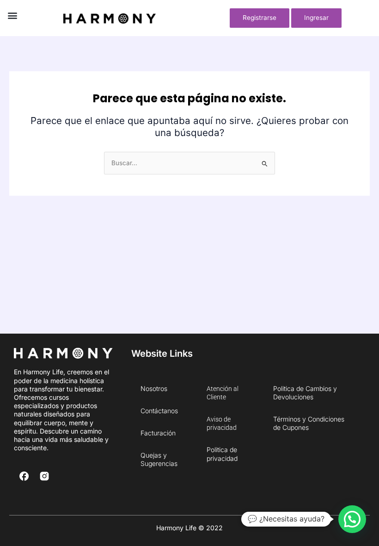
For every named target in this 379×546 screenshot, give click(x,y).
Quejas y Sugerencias (159, 459)
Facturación (158, 433)
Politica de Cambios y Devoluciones (305, 393)
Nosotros (154, 388)
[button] (12, 15)
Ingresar (316, 17)
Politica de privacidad (222, 454)
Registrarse (259, 17)
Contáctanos (159, 411)
